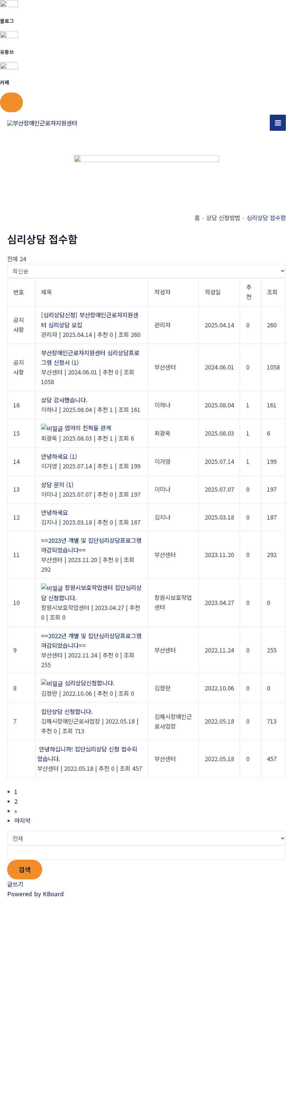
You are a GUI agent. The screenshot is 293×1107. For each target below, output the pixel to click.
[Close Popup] (11, 102)
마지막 (22, 820)
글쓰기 (15, 884)
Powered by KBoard (35, 893)
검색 (25, 869)
